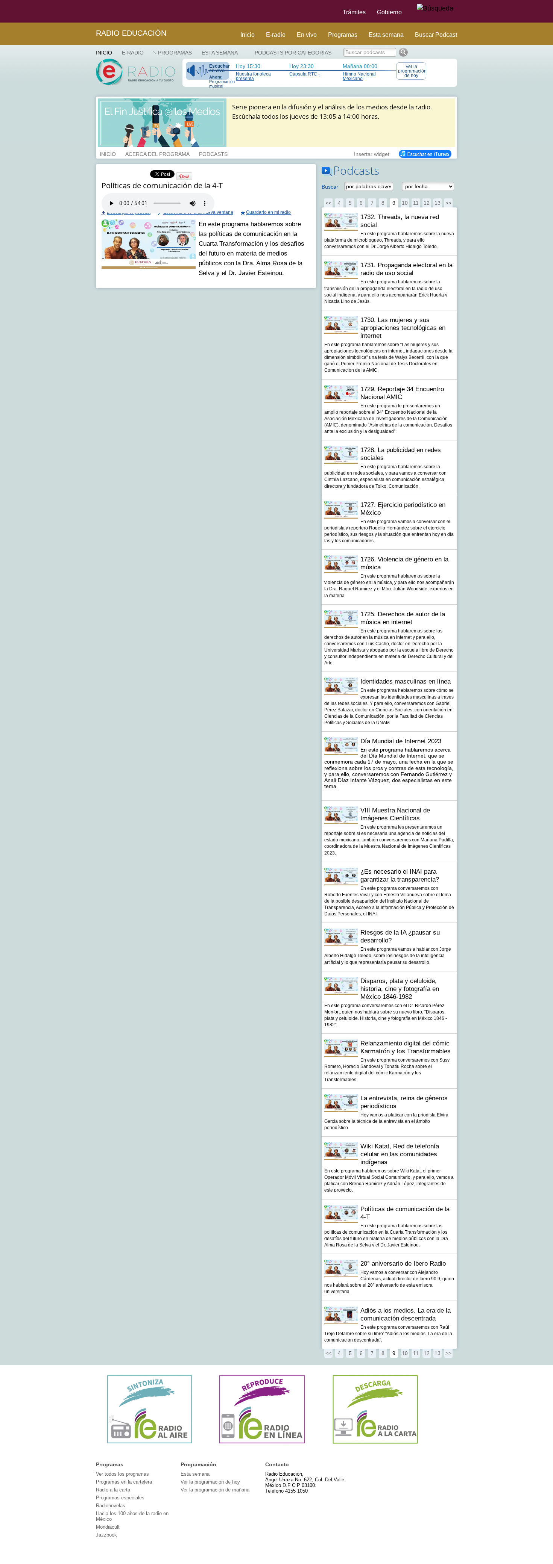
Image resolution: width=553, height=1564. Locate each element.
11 (416, 203)
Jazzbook (106, 1535)
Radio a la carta (113, 1490)
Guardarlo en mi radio (268, 212)
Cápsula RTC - (304, 74)
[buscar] (435, 8)
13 (437, 203)
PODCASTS (213, 153)
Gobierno (389, 12)
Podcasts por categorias (293, 53)
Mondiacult (108, 1527)
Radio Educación (131, 33)
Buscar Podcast (436, 35)
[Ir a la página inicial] (91, 11)
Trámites (354, 12)
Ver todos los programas (122, 1474)
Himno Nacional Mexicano (359, 76)
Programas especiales (120, 1497)
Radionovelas (110, 1505)
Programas (342, 35)
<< (328, 203)
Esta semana (386, 35)
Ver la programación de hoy (412, 71)
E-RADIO (133, 53)
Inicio (247, 35)
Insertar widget (371, 153)
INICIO (108, 153)
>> (448, 203)
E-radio (276, 35)
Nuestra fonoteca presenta (253, 76)
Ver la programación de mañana (215, 1490)
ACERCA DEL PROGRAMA (157, 153)
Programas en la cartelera (124, 1482)
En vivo (307, 35)
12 (427, 203)
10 (405, 203)
